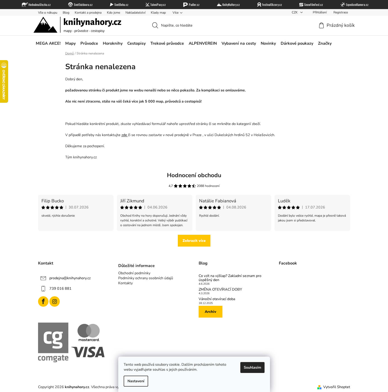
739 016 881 (60, 288)
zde (124, 134)
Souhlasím (252, 367)
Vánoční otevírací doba (217, 299)
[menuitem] (48, 43)
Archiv (210, 311)
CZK (295, 12)
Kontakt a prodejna (88, 12)
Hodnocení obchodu (194, 175)
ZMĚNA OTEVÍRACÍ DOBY (220, 290)
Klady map (158, 12)
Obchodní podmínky (134, 273)
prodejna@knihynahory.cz (70, 278)
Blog (66, 12)
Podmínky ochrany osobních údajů (145, 278)
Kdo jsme (113, 12)
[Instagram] (54, 301)
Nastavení (136, 381)
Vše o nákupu (47, 12)
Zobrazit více (194, 240)
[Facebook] (43, 301)
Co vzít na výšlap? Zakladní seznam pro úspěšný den (230, 278)
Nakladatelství (135, 12)
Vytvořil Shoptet (336, 387)
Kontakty (125, 283)
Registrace (340, 12)
